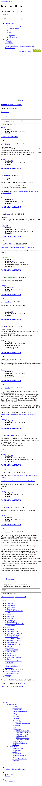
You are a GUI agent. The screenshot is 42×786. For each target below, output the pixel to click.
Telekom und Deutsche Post (21, 724)
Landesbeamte (17, 709)
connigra (3, 285)
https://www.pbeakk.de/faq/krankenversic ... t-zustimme (18, 481)
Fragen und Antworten (19, 755)
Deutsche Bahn (17, 722)
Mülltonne (16, 760)
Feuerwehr (16, 717)
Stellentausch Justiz (22, 734)
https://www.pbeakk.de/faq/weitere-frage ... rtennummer (18, 247)
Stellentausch (17, 729)
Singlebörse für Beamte (20, 743)
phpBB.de (22, 683)
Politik (15, 752)
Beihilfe (7, 776)
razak (2, 340)
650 (12, 312)
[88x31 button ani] (37, 51)
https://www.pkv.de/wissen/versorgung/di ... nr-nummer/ (18, 414)
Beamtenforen (13, 704)
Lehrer (15, 727)
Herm (2, 310)
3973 (12, 261)
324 (12, 161)
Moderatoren (13, 108)
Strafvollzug (16, 720)
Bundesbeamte (17, 708)
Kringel (3, 159)
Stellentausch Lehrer (22, 738)
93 (12, 421)
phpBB (11, 680)
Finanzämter (16, 725)
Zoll (14, 713)
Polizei (15, 715)
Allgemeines (16, 706)
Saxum (3, 516)
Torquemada (4, 257)
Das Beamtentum (10, 781)
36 (12, 371)
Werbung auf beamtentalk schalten (15, 769)
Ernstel (3, 370)
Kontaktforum (17, 750)
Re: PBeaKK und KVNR (11, 168)
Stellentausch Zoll (21, 736)
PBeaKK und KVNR (11, 104)
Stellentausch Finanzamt (23, 732)
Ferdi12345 (4, 419)
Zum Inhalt (4, 14)
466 (12, 287)
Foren (6, 702)
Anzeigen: (5, 585)
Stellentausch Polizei (22, 731)
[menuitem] (17, 27)
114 (12, 517)
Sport (14, 757)
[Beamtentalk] (6, 1)
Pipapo (3, 127)
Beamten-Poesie (17, 741)
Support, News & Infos (20, 759)
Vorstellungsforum (18, 748)
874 (12, 129)
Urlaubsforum (17, 753)
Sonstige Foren (13, 746)
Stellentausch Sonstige (23, 739)
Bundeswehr (16, 718)
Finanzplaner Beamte (25, 51)
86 (12, 228)
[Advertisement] (21, 77)
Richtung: (18, 586)
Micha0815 (4, 226)
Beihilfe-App (9, 774)
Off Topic (16, 745)
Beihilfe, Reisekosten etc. (20, 711)
